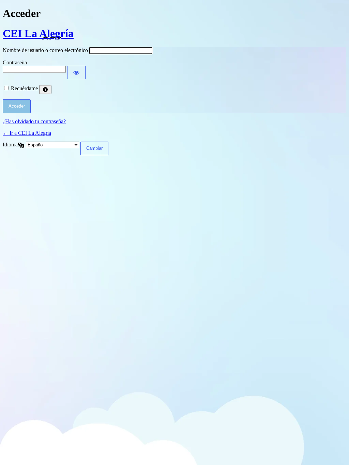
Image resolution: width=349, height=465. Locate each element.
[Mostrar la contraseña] (76, 72)
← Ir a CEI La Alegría (27, 133)
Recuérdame (24, 88)
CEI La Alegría (38, 33)
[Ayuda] (45, 89)
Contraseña (15, 62)
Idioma (10, 144)
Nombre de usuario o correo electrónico (45, 50)
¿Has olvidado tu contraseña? (34, 121)
